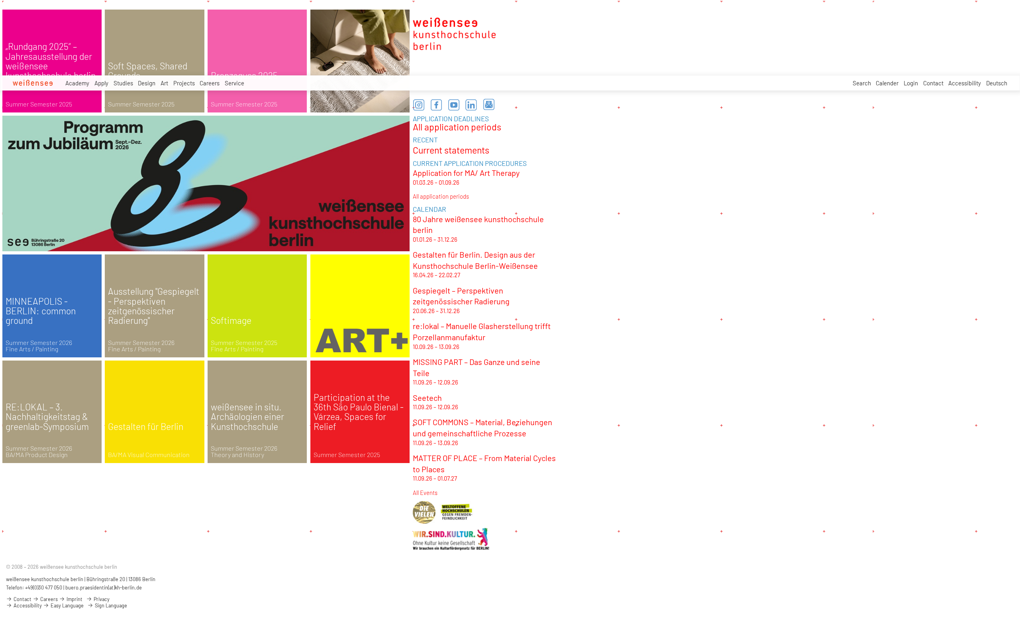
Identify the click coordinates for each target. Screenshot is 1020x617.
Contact (933, 83)
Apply (101, 83)
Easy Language (66, 605)
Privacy (101, 599)
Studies (123, 83)
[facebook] (436, 105)
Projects (184, 83)
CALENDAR (429, 209)
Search (862, 83)
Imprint (73, 599)
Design (146, 83)
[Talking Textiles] (360, 61)
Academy (77, 83)
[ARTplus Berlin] (360, 305)
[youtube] (454, 105)
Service (234, 83)
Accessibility (964, 83)
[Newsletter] (489, 105)
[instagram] (419, 105)
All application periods (457, 126)
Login (911, 83)
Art (164, 83)
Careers (210, 83)
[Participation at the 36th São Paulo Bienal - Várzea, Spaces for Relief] (360, 412)
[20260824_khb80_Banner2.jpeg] (206, 183)
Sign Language (110, 605)
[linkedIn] (471, 105)
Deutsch (996, 83)
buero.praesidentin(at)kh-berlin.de (103, 587)
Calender (887, 83)
